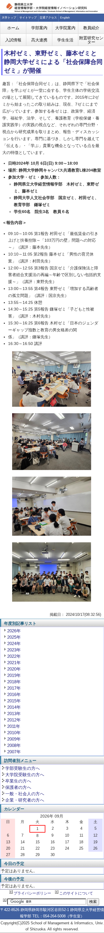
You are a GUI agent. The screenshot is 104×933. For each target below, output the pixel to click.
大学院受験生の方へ (24, 774)
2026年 (14, 630)
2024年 (14, 643)
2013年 (14, 713)
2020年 (14, 668)
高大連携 (39, 40)
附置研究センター (91, 40)
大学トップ (9, 17)
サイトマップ (28, 17)
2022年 (14, 656)
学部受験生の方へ (22, 768)
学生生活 (65, 40)
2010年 (14, 732)
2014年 (14, 707)
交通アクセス (48, 17)
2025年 (14, 637)
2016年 (14, 694)
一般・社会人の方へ (24, 793)
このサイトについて (76, 893)
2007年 (14, 751)
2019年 (14, 675)
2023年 (14, 649)
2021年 (14, 662)
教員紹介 (91, 27)
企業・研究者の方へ (24, 800)
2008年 (14, 745)
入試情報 (13, 40)
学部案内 (39, 27)
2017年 (14, 688)
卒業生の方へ (18, 780)
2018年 (14, 681)
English (65, 17)
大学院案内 (65, 27)
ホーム (13, 27)
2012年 (14, 719)
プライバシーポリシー (32, 893)
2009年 (14, 739)
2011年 (13, 726)
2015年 (14, 700)
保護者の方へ (18, 787)
